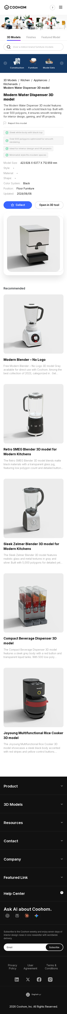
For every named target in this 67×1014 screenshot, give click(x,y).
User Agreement (30, 967)
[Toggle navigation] (61, 7)
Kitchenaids (11, 84)
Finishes (31, 37)
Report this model (17, 123)
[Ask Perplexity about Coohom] (17, 915)
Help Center (14, 893)
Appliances (40, 80)
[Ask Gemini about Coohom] (36, 915)
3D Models (14, 37)
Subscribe (54, 947)
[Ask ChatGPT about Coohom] (7, 915)
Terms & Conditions (51, 967)
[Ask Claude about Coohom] (27, 915)
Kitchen (25, 80)
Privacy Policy (12, 967)
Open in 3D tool (49, 204)
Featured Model (51, 37)
